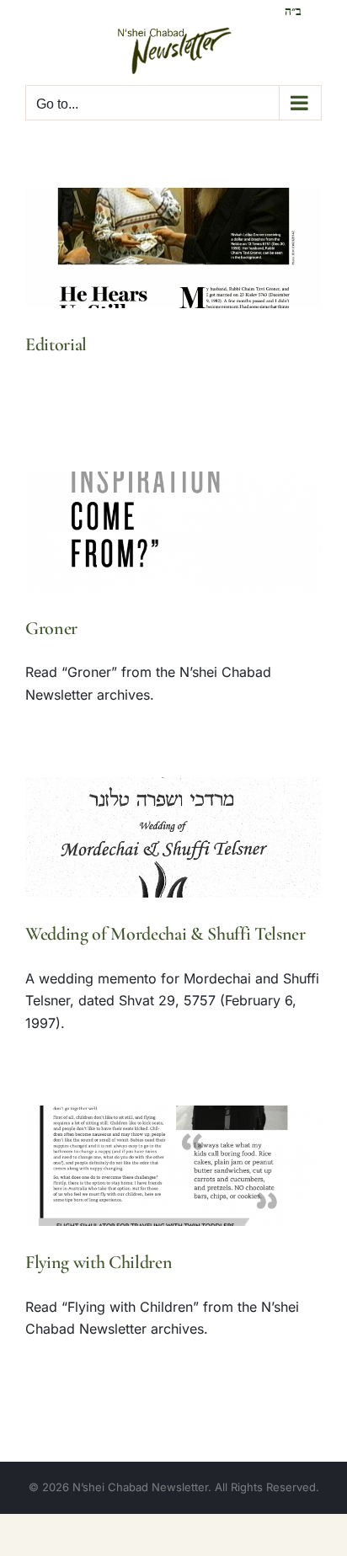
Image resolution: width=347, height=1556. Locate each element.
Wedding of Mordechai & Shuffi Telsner (165, 934)
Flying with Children (98, 1262)
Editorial (56, 344)
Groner (51, 628)
